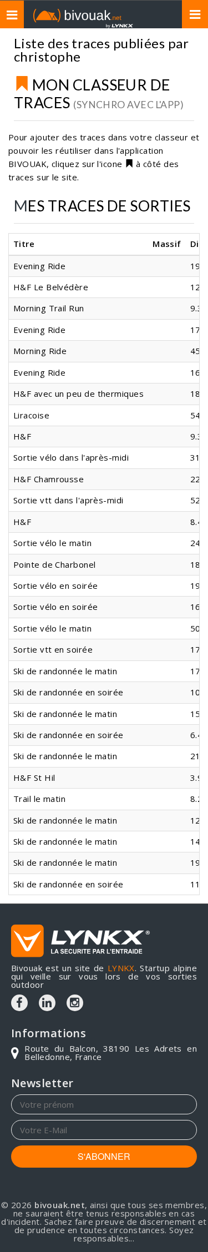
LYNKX (121, 967)
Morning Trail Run (48, 308)
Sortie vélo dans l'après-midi (71, 457)
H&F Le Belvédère (50, 286)
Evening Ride (39, 265)
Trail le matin (39, 798)
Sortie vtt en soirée (53, 649)
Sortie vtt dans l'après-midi (68, 500)
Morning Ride (40, 350)
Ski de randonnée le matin (65, 671)
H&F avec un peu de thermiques (78, 393)
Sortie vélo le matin (52, 542)
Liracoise (31, 415)
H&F (22, 436)
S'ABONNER (104, 1156)
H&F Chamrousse (48, 478)
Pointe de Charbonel (54, 564)
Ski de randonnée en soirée (68, 692)
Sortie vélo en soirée (55, 585)
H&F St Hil (34, 777)
